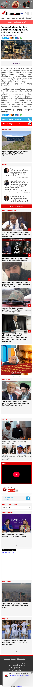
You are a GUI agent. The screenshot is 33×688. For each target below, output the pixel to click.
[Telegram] (3, 38)
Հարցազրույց (7, 512)
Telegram (15, 119)
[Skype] (5, 38)
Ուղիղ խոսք (6, 129)
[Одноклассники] (11, 38)
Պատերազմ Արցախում (16, 22)
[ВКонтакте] (8, 38)
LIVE (4, 463)
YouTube (14, 124)
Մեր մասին (21, 659)
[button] (3, 144)
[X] (13, 38)
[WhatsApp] (21, 38)
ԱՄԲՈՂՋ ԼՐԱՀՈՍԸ (16, 206)
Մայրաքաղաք (7, 581)
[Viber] (18, 38)
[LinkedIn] (16, 38)
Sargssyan (19, 686)
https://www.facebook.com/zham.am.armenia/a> (19, 675)
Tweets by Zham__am (7, 552)
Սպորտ (5, 618)
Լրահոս (5, 165)
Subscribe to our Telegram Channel (8, 498)
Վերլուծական (7, 379)
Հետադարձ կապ (10, 659)
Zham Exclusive (7, 420)
